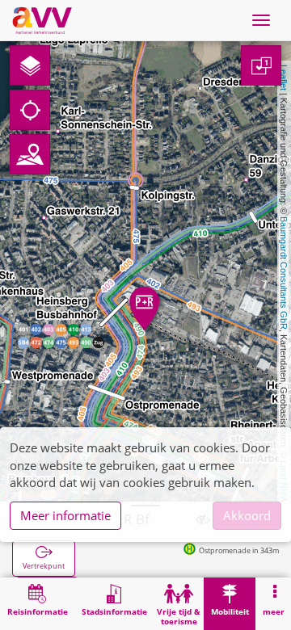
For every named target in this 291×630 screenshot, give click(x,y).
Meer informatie (65, 515)
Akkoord (247, 515)
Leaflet (284, 77)
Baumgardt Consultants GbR (284, 273)
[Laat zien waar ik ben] (30, 110)
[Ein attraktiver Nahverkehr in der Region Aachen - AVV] (42, 20)
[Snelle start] (30, 65)
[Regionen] (30, 154)
